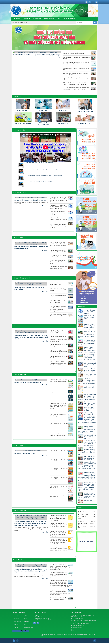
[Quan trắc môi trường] (86, 186)
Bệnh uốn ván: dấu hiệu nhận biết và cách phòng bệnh (90, 436)
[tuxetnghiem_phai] (86, 286)
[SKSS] (86, 169)
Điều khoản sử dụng (27, 627)
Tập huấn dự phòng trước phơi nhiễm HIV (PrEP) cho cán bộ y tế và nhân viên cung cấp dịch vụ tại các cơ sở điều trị (31, 337)
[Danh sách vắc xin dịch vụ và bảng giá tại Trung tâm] (31, 197)
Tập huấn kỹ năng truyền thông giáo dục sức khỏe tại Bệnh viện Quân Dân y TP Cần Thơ (86, 495)
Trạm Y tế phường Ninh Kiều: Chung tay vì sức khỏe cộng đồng (90, 458)
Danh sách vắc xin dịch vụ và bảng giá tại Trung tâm (30, 200)
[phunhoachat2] (86, 223)
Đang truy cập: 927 (17, 630)
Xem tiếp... (58, 57)
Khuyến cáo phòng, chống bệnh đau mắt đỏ (27, 382)
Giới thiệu (26, 18)
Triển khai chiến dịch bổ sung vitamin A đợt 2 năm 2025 (90, 364)
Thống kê (26, 618)
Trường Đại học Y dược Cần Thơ (42, 618)
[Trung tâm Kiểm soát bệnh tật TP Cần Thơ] (16, 10)
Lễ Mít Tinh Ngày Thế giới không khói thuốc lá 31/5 (39, 181)
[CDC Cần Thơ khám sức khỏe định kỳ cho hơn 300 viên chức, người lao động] (37, 52)
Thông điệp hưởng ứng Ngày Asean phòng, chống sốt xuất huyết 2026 (44, 175)
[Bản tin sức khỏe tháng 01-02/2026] (31, 450)
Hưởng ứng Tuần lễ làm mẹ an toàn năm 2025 (90, 375)
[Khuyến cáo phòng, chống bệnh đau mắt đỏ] (31, 379)
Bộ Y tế (36, 615)
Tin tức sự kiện (36, 18)
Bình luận (16, 627)
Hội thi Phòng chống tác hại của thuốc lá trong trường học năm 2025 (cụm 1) (87, 370)
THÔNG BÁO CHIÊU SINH (19, 510)
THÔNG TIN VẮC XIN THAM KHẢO (22, 278)
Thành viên (16, 618)
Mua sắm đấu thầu (48, 18)
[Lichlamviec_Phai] (86, 541)
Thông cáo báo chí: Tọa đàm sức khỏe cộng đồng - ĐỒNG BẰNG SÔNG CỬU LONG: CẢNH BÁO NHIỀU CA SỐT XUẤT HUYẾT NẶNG (87, 486)
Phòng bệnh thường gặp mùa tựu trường (89, 386)
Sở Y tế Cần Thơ (38, 616)
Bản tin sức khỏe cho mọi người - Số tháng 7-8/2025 (90, 317)
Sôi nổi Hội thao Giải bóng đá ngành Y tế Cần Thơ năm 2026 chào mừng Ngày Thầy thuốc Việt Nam (86, 358)
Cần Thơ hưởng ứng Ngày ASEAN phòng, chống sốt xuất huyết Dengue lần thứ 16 (47, 169)
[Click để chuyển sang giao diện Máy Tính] (17, 640)
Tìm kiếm (16, 624)
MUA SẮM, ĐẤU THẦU (85, 124)
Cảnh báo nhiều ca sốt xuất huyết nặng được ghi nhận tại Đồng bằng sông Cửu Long (87, 342)
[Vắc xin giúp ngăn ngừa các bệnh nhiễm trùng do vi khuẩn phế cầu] (31, 283)
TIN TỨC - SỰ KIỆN (18, 237)
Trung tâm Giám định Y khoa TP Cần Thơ (44, 619)
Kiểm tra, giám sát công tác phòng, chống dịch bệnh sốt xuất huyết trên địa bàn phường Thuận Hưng (87, 397)
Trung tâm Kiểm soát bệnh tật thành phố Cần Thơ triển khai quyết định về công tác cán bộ (87, 326)
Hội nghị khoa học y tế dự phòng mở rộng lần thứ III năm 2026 (41, 162)
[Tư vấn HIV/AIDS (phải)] (86, 260)
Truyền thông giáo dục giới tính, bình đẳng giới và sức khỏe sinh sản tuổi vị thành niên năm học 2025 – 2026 (87, 335)
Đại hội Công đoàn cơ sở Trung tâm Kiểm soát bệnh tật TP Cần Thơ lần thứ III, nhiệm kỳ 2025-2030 (87, 443)
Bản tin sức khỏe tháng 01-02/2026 (24, 453)
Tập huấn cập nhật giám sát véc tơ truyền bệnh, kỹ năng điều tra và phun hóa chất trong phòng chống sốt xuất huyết (86, 429)
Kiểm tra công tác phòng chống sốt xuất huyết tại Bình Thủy (89, 403)
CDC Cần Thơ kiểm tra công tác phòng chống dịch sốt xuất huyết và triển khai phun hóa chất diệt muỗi (86, 381)
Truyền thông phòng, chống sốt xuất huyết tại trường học (90, 408)
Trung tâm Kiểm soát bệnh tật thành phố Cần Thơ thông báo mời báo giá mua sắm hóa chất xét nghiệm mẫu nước (31, 571)
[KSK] (86, 153)
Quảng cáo (26, 621)
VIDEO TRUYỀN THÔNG (19, 130)
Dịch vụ (58, 18)
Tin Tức (25, 616)
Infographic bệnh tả (89, 500)
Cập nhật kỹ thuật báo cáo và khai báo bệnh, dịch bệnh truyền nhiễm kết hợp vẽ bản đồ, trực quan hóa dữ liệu (87, 451)
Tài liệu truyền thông (68, 18)
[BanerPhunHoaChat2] (86, 205)
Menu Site (26, 624)
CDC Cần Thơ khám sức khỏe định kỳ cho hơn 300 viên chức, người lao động (36, 55)
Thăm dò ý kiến (17, 621)
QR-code (26, 630)
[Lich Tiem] (86, 137)
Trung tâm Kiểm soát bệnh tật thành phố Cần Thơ (62, 634)
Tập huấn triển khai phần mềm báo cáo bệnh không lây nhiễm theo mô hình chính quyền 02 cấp (86, 349)
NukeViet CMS (83, 634)
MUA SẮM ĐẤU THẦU (18, 560)
